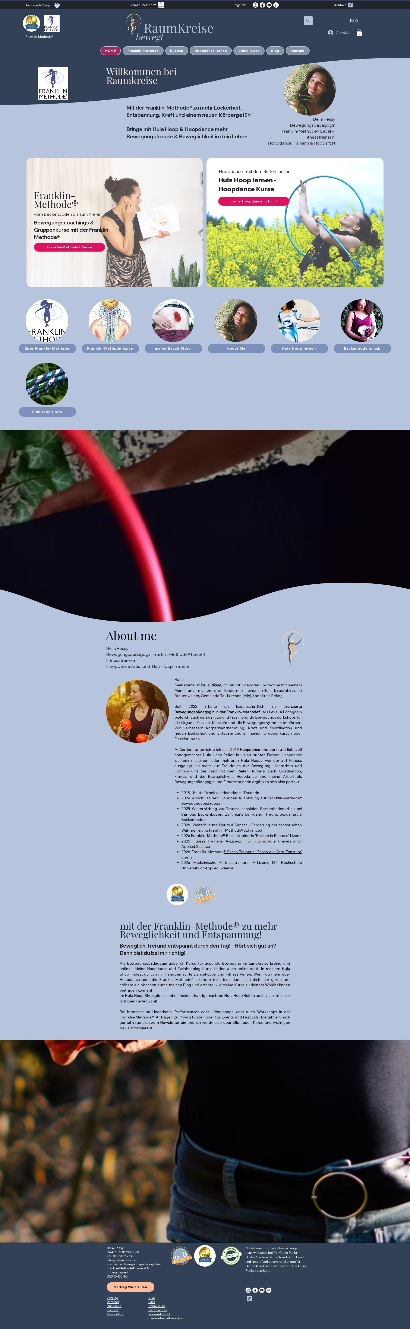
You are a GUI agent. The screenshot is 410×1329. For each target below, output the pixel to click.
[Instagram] (255, 5)
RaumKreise (179, 27)
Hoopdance (130, 979)
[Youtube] (269, 5)
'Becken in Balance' (272, 835)
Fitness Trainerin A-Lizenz (216, 841)
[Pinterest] (276, 5)
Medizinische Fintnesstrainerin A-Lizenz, (232, 862)
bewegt (150, 36)
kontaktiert (271, 1017)
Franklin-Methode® (56, 199)
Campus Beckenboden (201, 814)
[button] (359, 32)
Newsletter (170, 1022)
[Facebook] (262, 5)
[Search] (308, 20)
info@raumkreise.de (121, 1260)
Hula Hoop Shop (139, 995)
